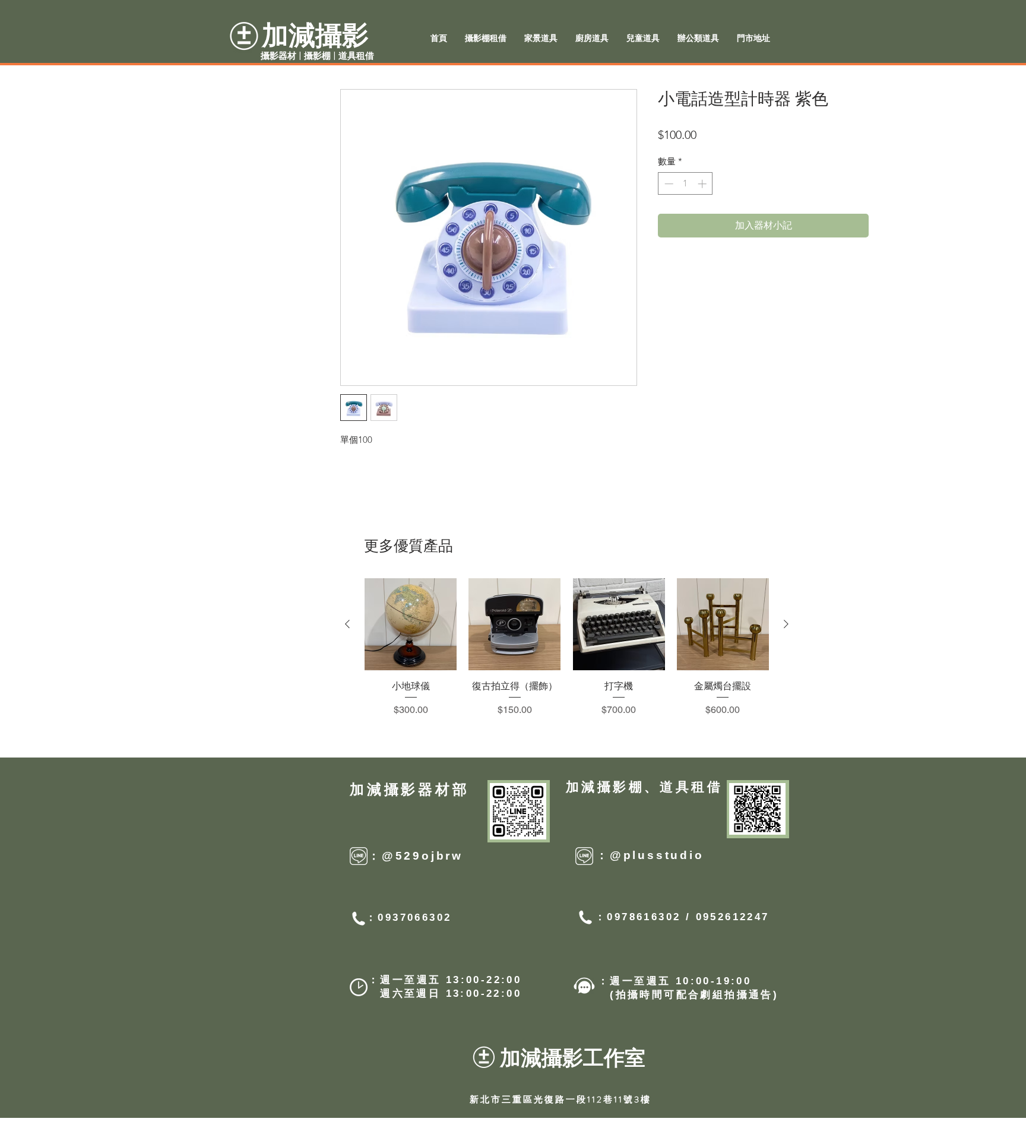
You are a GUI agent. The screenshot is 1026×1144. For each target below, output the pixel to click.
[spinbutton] (685, 184)
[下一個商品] (786, 624)
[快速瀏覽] (411, 624)
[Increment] (703, 184)
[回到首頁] (930, 508)
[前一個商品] (347, 624)
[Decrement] (668, 184)
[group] (566, 648)
